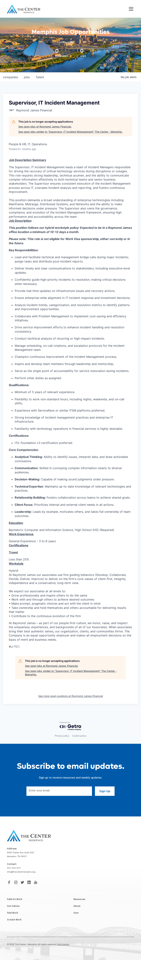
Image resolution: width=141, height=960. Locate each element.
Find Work (12, 913)
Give (76, 913)
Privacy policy (62, 735)
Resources (79, 899)
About (76, 906)
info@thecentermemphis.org (21, 872)
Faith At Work (14, 899)
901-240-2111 (14, 868)
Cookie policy (79, 735)
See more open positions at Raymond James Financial (70, 696)
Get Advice (13, 906)
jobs (27, 77)
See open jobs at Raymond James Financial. (45, 126)
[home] (23, 8)
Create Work (14, 920)
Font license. (63, 944)
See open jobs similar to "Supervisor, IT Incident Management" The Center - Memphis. (70, 131)
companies (10, 77)
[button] (130, 8)
